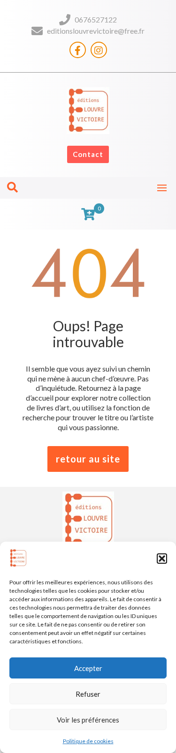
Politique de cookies (88, 741)
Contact (88, 154)
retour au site (88, 458)
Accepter (88, 668)
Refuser (88, 694)
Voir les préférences (88, 720)
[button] (162, 558)
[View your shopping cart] (88, 214)
